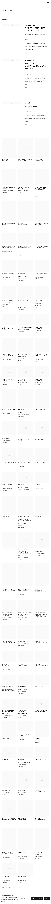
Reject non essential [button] (37, 898)
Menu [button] (48, 3)
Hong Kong (14, 16)
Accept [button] (47, 898)
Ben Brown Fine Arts (13, 3)
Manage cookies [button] (25, 898)
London (7, 16)
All (3, 16)
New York (20, 16)
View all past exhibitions (9, 887)
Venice (27, 16)
